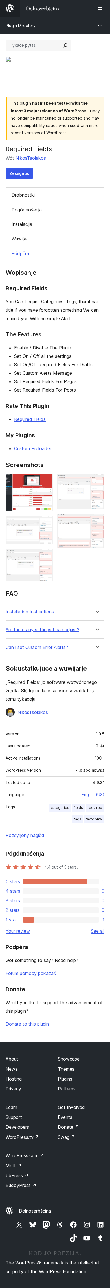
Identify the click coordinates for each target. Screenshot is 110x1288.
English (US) (93, 794)
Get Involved (71, 1107)
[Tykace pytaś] (65, 45)
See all (97, 931)
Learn (11, 1107)
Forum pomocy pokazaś (31, 973)
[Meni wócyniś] (101, 8)
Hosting (14, 1079)
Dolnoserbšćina (35, 1211)
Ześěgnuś (19, 173)
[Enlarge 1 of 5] (45, 482)
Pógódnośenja (27, 210)
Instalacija (22, 224)
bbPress (17, 1175)
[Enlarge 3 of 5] (45, 556)
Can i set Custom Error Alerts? (37, 647)
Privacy (13, 1088)
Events (65, 1117)
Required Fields (30, 419)
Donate (68, 1127)
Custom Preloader (32, 448)
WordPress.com (25, 1155)
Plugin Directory (21, 25)
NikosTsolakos (31, 158)
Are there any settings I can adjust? (42, 629)
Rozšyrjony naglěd (25, 835)
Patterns (67, 1088)
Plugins (65, 1079)
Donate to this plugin (27, 1024)
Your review (18, 931)
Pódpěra (20, 253)
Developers (17, 1127)
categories (60, 807)
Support (14, 1117)
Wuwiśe (19, 239)
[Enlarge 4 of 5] (97, 482)
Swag (66, 1137)
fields (78, 807)
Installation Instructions (30, 612)
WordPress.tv (22, 1137)
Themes (66, 1069)
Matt (13, 1165)
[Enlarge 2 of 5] (45, 523)
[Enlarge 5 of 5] (97, 521)
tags (77, 819)
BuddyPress (21, 1185)
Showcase (69, 1059)
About (12, 1059)
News (11, 1069)
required (94, 807)
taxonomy (94, 819)
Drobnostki (23, 195)
